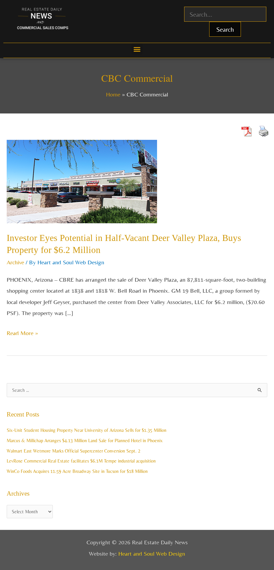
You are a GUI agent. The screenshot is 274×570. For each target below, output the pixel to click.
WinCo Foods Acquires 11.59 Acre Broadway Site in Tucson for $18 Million (77, 471)
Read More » (22, 331)
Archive (15, 262)
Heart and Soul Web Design (151, 553)
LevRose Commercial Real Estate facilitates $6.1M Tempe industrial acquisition (81, 461)
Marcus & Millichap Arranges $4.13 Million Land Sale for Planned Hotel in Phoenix (85, 440)
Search (225, 29)
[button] (137, 48)
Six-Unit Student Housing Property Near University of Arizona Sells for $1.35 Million (86, 430)
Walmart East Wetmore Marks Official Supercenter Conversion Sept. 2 (73, 451)
